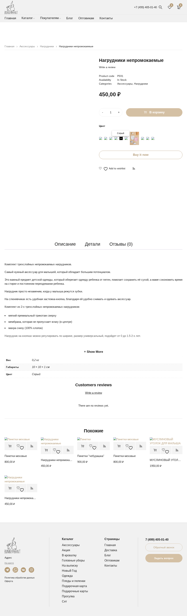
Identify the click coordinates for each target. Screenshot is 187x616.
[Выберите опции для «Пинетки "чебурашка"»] (82, 446)
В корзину (157, 112)
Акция (66, 550)
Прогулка (68, 596)
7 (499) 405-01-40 (157, 539)
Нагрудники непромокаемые (57, 459)
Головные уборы (73, 560)
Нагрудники (47, 46)
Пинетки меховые (16, 455)
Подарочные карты (75, 591)
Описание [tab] (65, 244)
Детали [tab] (92, 244)
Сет (64, 601)
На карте (9, 563)
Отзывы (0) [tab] (121, 244)
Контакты (110, 565)
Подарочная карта (74, 586)
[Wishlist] (112, 168)
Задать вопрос (163, 558)
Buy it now (140, 155)
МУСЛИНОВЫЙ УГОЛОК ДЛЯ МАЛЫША (166, 459)
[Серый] (121, 138)
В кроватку (69, 555)
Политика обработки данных (20, 577)
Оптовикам (111, 560)
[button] (46, 450)
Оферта (9, 581)
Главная (9, 46)
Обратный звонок (163, 547)
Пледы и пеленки (73, 580)
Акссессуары (27, 46)
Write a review (107, 67)
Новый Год (69, 570)
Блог (107, 555)
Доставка (110, 550)
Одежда (67, 575)
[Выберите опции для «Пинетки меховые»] (10, 446)
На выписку (70, 565)
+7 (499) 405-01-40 (145, 7)
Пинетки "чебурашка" (90, 455)
